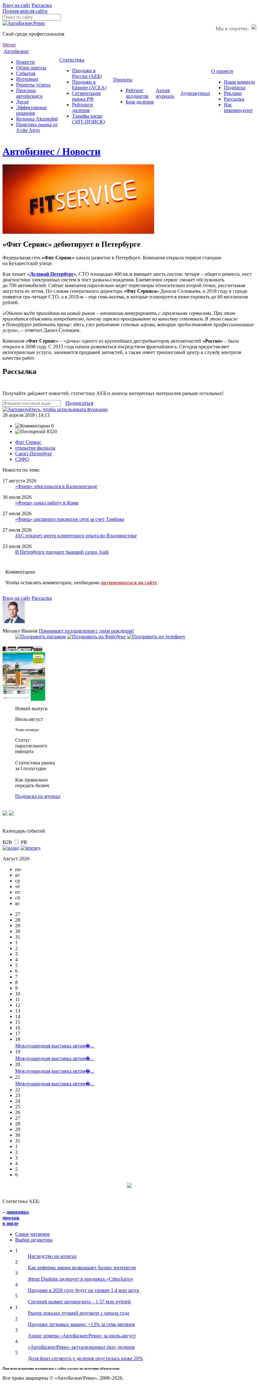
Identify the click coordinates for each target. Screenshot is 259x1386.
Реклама (233, 93)
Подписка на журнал (37, 796)
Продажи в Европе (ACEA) (89, 84)
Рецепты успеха (33, 84)
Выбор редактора (33, 1239)
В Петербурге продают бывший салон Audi (62, 552)
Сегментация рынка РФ (86, 96)
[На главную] (24, 23)
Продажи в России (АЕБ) (87, 73)
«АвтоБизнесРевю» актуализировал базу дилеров (81, 1347)
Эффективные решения (31, 110)
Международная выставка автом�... (54, 1045)
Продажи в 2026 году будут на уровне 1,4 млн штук (83, 1290)
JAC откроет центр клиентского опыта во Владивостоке (76, 535)
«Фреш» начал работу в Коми (47, 502)
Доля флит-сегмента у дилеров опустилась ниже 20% (85, 1358)
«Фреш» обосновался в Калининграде (56, 486)
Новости (25, 62)
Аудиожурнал (195, 93)
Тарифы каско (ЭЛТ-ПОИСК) (88, 118)
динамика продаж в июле (16, 1217)
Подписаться (79, 403)
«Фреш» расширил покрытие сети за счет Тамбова (69, 519)
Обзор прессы (31, 67)
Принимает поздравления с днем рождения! (86, 631)
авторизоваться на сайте (129, 582)
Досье (22, 101)
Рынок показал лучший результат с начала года (78, 1313)
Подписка (234, 87)
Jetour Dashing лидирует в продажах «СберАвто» (80, 1279)
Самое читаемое (32, 1234)
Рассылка (42, 5)
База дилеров (140, 101)
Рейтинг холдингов (137, 93)
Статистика (71, 59)
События (25, 73)
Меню (9, 44)
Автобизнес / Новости (51, 151)
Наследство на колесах (52, 1256)
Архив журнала (165, 93)
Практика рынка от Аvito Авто (37, 127)
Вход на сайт (16, 5)
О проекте (222, 71)
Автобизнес (16, 51)
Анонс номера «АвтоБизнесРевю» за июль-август (82, 1335)
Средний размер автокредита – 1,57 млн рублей (79, 1301)
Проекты (122, 79)
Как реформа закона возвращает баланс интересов (82, 1267)
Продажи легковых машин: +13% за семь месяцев (81, 1324)
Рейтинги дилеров (82, 107)
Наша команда (239, 82)
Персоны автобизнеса (29, 93)
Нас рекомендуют (238, 107)
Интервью (27, 79)
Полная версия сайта (25, 11)
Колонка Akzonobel (37, 118)
